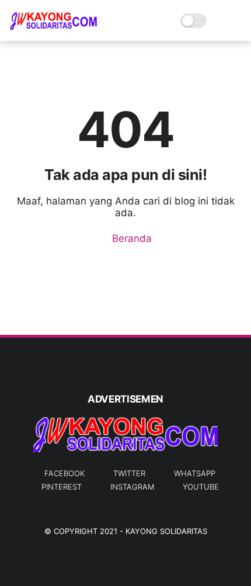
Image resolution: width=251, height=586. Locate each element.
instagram (132, 486)
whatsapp (194, 473)
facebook (64, 473)
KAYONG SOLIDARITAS (166, 531)
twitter (129, 473)
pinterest (61, 486)
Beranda (130, 238)
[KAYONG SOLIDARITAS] (53, 27)
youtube (201, 486)
